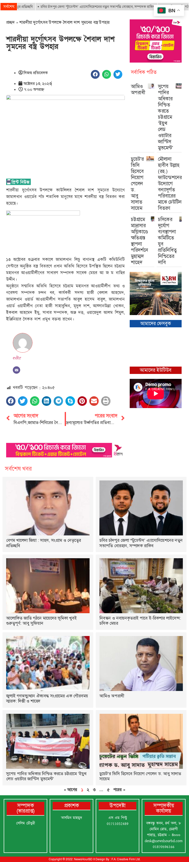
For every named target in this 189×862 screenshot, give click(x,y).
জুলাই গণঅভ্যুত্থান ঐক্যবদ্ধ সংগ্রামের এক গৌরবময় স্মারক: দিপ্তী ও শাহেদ (47, 698)
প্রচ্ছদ (10, 22)
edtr (17, 357)
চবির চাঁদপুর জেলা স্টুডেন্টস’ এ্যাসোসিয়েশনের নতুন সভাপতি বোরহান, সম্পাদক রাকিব (82, 6)
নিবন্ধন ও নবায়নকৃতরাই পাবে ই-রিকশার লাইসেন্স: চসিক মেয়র (140, 620)
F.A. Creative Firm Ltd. (125, 859)
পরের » (119, 789)
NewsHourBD (83, 859)
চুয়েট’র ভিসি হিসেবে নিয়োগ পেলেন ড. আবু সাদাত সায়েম (137, 183)
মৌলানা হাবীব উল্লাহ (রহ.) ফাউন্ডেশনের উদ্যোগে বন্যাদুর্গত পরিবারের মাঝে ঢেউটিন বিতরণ (170, 183)
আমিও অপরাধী (138, 89)
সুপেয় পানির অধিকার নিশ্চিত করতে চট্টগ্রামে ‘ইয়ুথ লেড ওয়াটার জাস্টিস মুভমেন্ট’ (165, 117)
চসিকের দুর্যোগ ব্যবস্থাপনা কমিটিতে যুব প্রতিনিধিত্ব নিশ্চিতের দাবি (167, 240)
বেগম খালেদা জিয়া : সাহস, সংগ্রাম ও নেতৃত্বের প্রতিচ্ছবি (43, 543)
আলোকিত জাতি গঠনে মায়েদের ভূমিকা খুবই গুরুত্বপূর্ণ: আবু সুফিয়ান (41, 620)
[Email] (16, 370)
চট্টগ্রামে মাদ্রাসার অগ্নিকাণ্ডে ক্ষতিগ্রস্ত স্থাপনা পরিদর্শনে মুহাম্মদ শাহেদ (139, 240)
